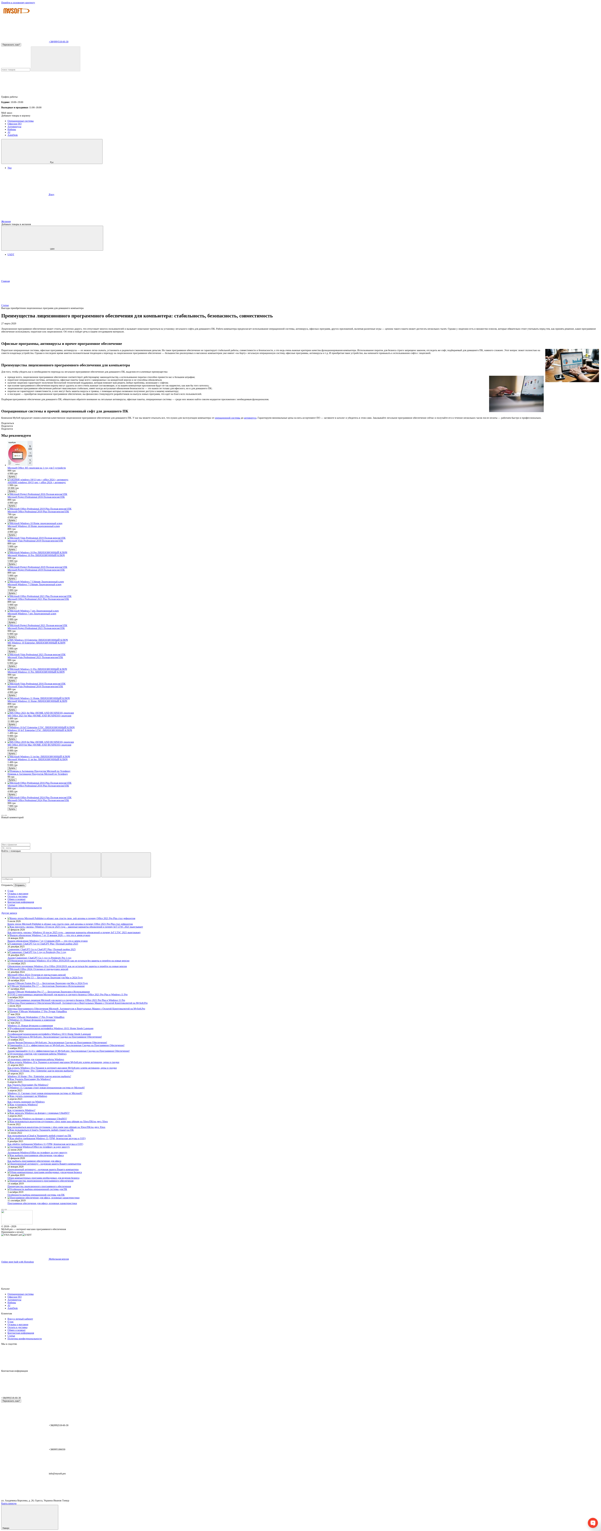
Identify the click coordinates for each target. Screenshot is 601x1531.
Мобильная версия (58, 1259)
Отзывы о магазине (18, 893)
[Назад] (2, 815)
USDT (11, 254)
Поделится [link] (7, 426)
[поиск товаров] (55, 58)
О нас (11, 890)
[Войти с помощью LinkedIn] (126, 864)
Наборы (12, 129)
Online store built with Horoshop (17, 1261)
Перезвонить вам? (11, 45)
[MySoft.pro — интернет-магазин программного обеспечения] (17, 1223)
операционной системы (227, 417)
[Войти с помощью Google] (76, 864)
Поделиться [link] (7, 423)
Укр (10, 167)
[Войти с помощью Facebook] (26, 864)
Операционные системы (21, 121)
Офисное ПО (15, 123)
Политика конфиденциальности (25, 907)
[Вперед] (5, 815)
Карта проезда (8, 1503)
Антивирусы (14, 126)
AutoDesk (13, 135)
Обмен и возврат (17, 899)
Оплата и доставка (17, 896)
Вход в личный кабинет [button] (20, 1319)
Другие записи (9, 913)
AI (9, 132)
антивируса (250, 417)
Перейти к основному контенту (18, 2)
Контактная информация (21, 902)
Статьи (11, 905)
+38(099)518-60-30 (58, 41)
